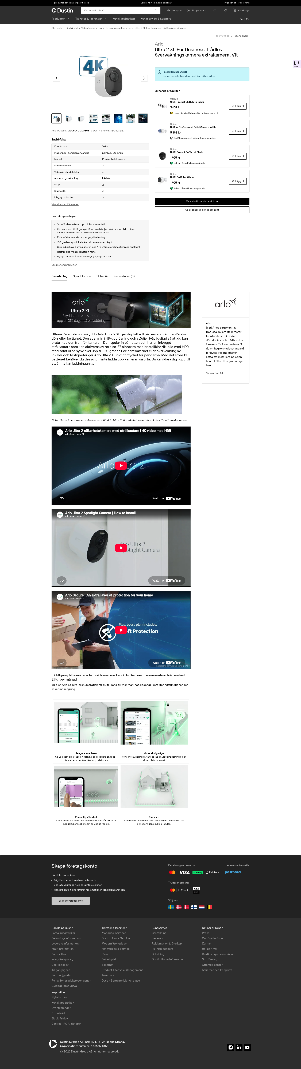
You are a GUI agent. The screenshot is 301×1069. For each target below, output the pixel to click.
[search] (156, 10)
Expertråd (58, 1013)
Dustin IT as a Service (116, 938)
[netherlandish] (201, 907)
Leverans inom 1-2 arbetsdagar (156, 3)
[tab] (61, 276)
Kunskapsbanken (124, 18)
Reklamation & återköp (167, 943)
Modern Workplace (114, 943)
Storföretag (209, 959)
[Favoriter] (225, 10)
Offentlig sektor (212, 964)
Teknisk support (162, 948)
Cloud (105, 954)
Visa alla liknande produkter (202, 201)
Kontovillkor (59, 954)
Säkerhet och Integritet (217, 970)
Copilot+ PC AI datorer (66, 1023)
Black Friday (60, 1018)
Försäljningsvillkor (63, 933)
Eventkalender (61, 1008)
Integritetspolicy (62, 959)
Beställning (159, 933)
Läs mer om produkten (64, 264)
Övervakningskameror (118, 28)
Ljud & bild (72, 28)
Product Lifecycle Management (122, 970)
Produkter (58, 18)
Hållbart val (209, 948)
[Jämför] (215, 10)
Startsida (57, 28)
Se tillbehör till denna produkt (202, 209)
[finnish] (194, 907)
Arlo (159, 44)
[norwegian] (179, 907)
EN (247, 19)
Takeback (108, 975)
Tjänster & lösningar (88, 18)
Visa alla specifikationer (65, 204)
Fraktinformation (63, 948)
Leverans (158, 938)
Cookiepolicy (60, 964)
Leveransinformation (65, 943)
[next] (144, 78)
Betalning (158, 954)
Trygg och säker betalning (236, 3)
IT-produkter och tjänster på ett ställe (70, 3)
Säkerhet (108, 964)
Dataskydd (109, 959)
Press (205, 933)
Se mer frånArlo (215, 373)
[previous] (56, 78)
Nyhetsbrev (59, 997)
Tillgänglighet (61, 970)
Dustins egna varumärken (219, 954)
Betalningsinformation (66, 938)
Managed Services (114, 933)
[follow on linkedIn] (239, 1047)
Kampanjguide (61, 975)
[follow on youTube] (247, 1047)
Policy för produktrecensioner (71, 980)
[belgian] (209, 907)
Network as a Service (116, 948)
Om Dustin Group (213, 938)
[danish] (186, 907)
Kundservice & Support (156, 18)
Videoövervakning (91, 28)
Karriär (206, 943)
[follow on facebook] (230, 1047)
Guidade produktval (65, 985)
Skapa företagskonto (71, 900)
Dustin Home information (168, 959)
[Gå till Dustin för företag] (63, 10)
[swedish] (171, 907)
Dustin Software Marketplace (121, 980)
